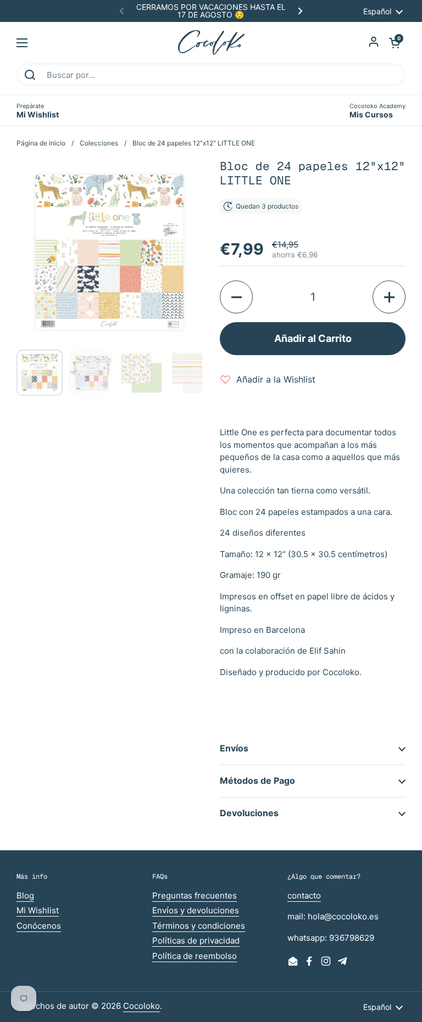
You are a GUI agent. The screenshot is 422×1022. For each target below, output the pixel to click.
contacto (304, 895)
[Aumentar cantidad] (389, 296)
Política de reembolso (194, 956)
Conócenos (38, 925)
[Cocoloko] (211, 42)
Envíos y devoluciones (195, 910)
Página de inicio (40, 143)
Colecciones (99, 143)
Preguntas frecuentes (194, 895)
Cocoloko (141, 1006)
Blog (25, 895)
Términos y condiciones (198, 925)
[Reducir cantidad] (236, 296)
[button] (395, 43)
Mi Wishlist (37, 910)
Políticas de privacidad (196, 940)
